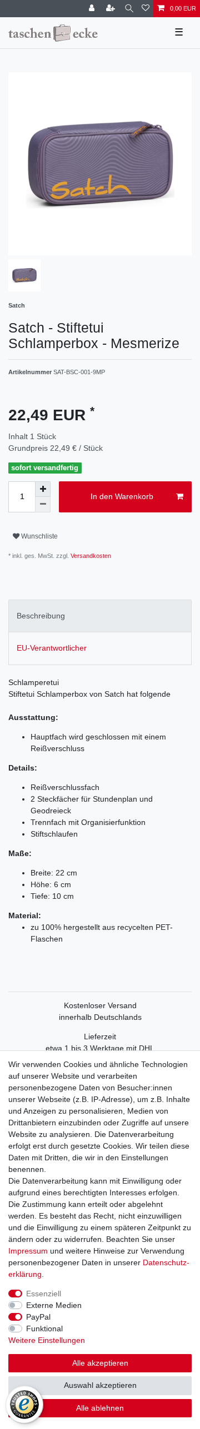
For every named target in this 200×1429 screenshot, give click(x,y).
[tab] (100, 616)
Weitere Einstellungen (46, 1340)
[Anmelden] (93, 8)
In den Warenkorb (122, 496)
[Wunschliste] (145, 8)
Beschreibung (41, 615)
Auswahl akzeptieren (100, 1385)
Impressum (28, 1250)
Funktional (44, 1328)
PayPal (38, 1316)
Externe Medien (54, 1305)
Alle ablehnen (100, 1407)
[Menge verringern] (43, 504)
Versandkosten (90, 555)
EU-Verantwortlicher (52, 647)
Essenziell (43, 1293)
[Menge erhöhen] (43, 489)
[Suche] (129, 8)
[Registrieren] (111, 8)
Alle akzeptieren (100, 1362)
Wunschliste (38, 536)
